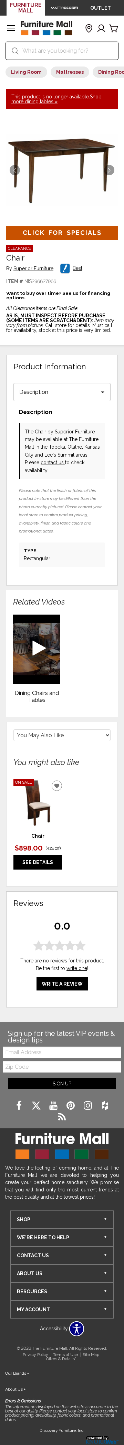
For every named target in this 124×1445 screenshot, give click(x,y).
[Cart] (113, 29)
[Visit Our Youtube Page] (54, 1106)
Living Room (26, 72)
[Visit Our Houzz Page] (105, 1106)
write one (76, 968)
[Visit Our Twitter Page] (37, 1106)
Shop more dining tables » (56, 99)
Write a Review (62, 984)
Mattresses (70, 72)
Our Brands (17, 1373)
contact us (53, 462)
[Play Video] (36, 649)
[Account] (101, 29)
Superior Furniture (33, 268)
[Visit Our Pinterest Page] (71, 1106)
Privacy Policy (35, 1354)
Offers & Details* (61, 1358)
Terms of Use (65, 1354)
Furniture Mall (26, 8)
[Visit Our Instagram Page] (88, 1106)
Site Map (91, 1354)
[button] (11, 29)
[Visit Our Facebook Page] (19, 1106)
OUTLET (100, 8)
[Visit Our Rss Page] (62, 1117)
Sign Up (62, 1083)
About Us (15, 1389)
